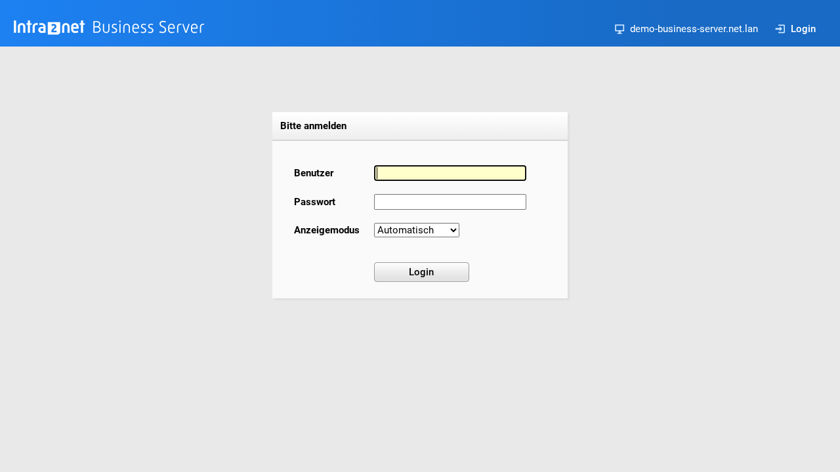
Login (803, 29)
